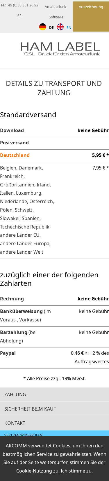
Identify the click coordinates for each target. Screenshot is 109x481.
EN (69, 27)
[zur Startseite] (64, 50)
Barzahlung (13, 332)
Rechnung (12, 298)
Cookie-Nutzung (34, 471)
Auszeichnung (91, 6)
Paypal (8, 353)
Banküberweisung (21, 311)
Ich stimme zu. (77, 471)
